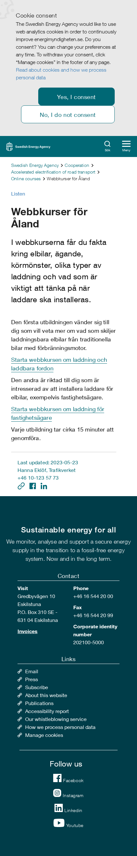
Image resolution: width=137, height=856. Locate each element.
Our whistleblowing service (56, 719)
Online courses (26, 178)
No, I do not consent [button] (68, 114)
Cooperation (77, 165)
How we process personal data (60, 727)
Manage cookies (44, 735)
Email (31, 671)
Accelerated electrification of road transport (53, 172)
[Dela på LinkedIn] (43, 485)
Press (31, 679)
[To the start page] (28, 146)
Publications (39, 703)
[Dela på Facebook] (33, 485)
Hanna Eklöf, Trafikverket (47, 470)
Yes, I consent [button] (76, 96)
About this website (46, 695)
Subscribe (36, 687)
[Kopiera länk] (22, 485)
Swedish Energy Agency (35, 165)
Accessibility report (47, 711)
